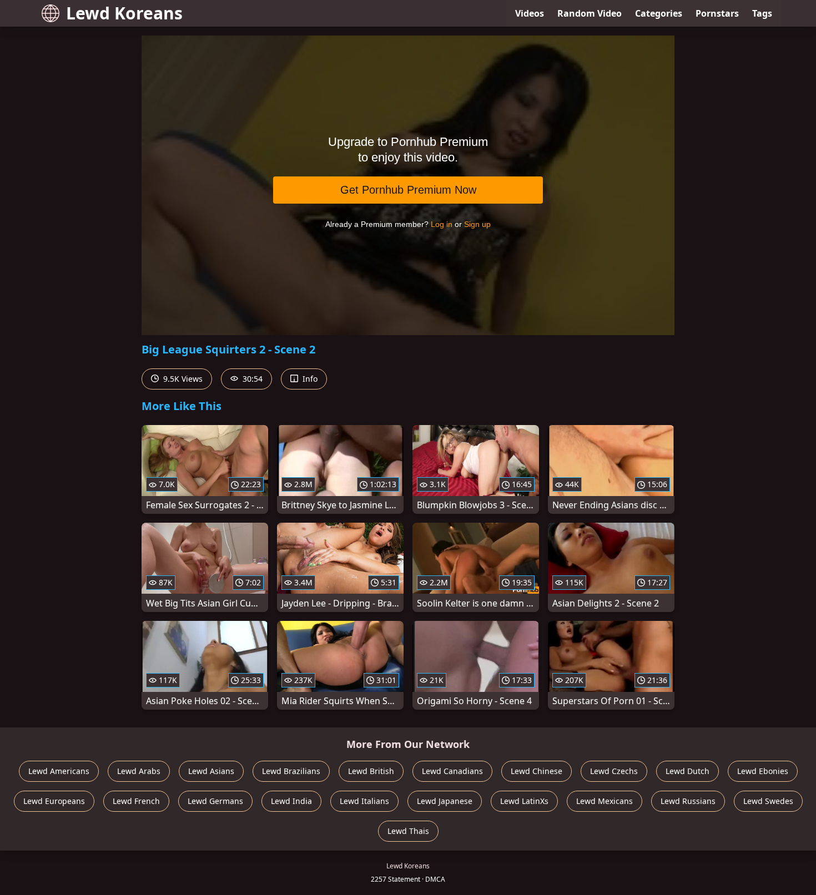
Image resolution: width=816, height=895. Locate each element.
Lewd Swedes (768, 801)
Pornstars (717, 13)
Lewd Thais (408, 831)
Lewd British (371, 771)
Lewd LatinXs (524, 801)
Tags (762, 13)
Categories (658, 13)
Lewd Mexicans (604, 801)
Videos (529, 13)
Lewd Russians (688, 801)
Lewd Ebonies (762, 771)
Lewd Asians (211, 771)
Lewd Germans (215, 801)
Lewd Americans (58, 771)
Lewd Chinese (536, 771)
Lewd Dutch (687, 771)
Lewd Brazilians (291, 771)
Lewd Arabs (138, 771)
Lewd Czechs (614, 771)
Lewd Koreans (124, 13)
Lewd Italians (364, 801)
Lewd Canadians (452, 771)
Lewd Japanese (444, 801)
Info (309, 378)
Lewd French (136, 801)
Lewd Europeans (54, 801)
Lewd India (291, 801)
